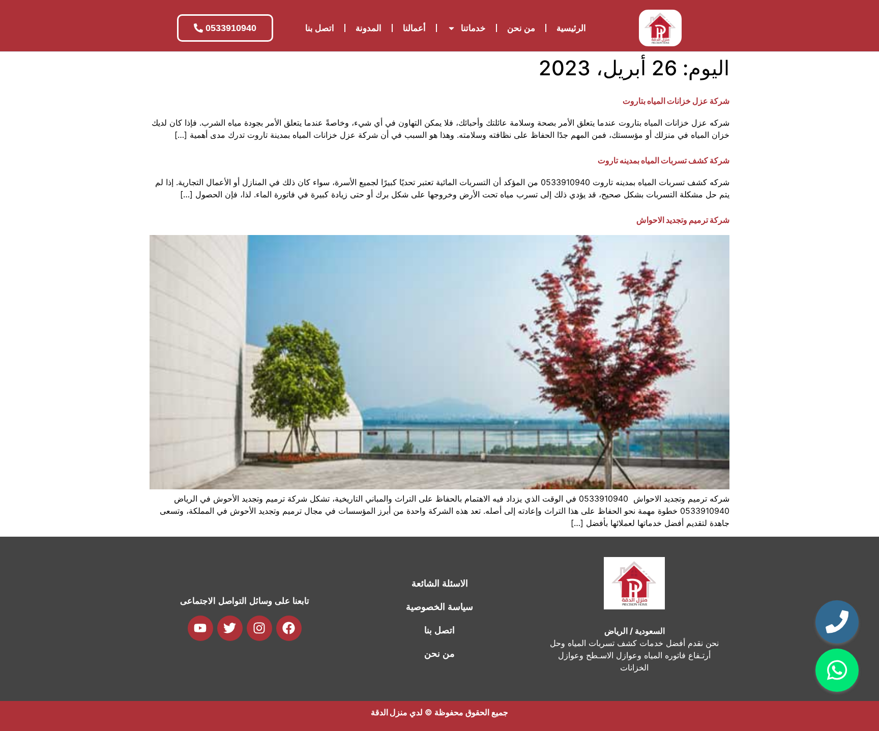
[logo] (660, 28)
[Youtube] (200, 628)
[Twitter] (230, 628)
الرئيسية (571, 28)
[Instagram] (259, 628)
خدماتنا (473, 28)
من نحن (521, 28)
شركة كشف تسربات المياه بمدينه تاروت (663, 160)
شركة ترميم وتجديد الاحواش (682, 220)
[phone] (837, 622)
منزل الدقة (389, 712)
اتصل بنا (319, 28)
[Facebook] (289, 628)
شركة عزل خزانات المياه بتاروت (676, 101)
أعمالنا (414, 28)
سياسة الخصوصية (439, 607)
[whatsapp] (837, 670)
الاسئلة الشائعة (440, 583)
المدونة (369, 28)
